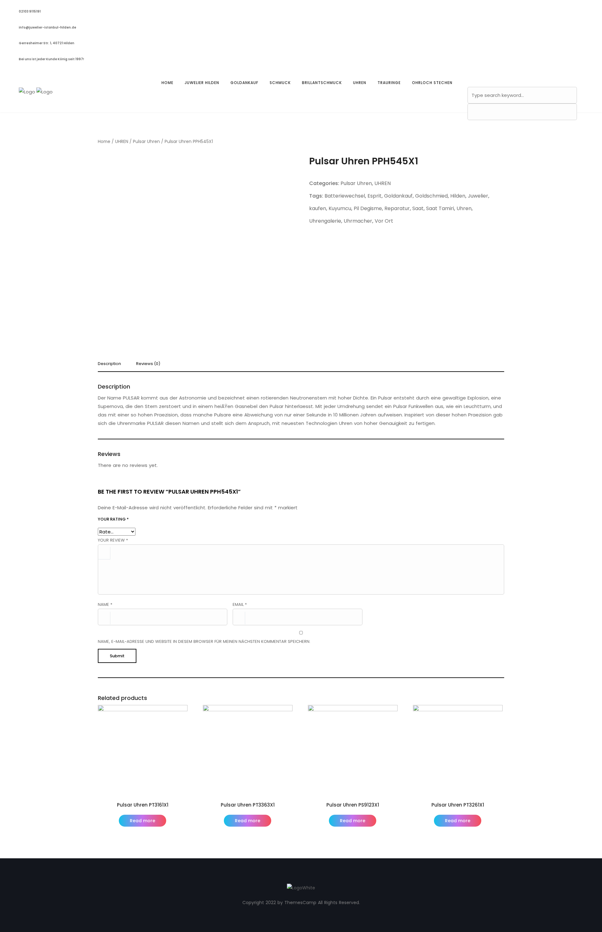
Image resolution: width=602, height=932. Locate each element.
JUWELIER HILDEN (202, 82)
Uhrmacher (358, 221)
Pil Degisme (368, 208)
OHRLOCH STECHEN (432, 82)
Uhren (464, 208)
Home (104, 142)
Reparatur (397, 208)
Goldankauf (398, 195)
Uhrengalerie (325, 221)
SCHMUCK (280, 82)
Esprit (374, 195)
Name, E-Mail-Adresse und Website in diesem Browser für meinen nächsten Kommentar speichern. (204, 641)
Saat (418, 208)
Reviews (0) (148, 364)
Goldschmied (431, 195)
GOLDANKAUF (244, 82)
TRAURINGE (389, 82)
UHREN (359, 82)
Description (109, 364)
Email (240, 604)
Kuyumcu (340, 208)
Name (105, 604)
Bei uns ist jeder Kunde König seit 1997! (51, 59)
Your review (113, 540)
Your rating (113, 519)
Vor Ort (384, 221)
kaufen (317, 208)
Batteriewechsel (345, 195)
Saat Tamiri (440, 208)
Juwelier (478, 195)
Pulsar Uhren (146, 142)
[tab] (112, 365)
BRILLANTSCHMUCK (322, 82)
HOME (167, 82)
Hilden (457, 195)
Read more (142, 821)
